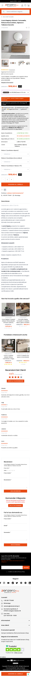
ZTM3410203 (23, 317)
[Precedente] (3, 309)
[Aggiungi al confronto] (5, 189)
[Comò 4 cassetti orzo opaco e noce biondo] (23, 345)
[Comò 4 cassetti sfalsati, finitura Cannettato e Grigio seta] (8, 345)
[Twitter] (17, 583)
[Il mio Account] (22, 5)
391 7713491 (15, 123)
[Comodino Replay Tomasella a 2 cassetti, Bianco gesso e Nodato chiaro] (23, 309)
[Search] (3, 11)
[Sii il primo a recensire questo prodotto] (8, 328)
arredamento (13, 637)
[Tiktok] (13, 583)
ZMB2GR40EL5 (8, 354)
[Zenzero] (15, 591)
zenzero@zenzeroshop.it (12, 606)
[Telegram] (25, 583)
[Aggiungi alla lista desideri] (29, 27)
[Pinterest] (21, 583)
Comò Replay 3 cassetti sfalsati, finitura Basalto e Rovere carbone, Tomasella (8, 322)
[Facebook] (0, 583)
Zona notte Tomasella (8, 16)
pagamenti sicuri (13, 109)
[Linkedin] (30, 583)
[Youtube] (8, 583)
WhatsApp (7, 603)
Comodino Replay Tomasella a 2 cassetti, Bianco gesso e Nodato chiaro (23, 322)
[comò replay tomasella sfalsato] (5, 63)
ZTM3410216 (8, 317)
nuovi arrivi (9, 641)
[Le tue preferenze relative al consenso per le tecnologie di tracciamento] (28, 674)
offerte (15, 633)
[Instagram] (4, 583)
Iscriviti (26, 567)
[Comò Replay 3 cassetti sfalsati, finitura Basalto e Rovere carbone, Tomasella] (8, 309)
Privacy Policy (21, 571)
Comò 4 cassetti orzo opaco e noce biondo (23, 356)
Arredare (3, 657)
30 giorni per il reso (8, 107)
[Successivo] (13, 309)
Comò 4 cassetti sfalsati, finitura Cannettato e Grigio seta (8, 358)
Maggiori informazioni (7, 82)
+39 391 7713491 (7, 195)
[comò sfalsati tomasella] (13, 63)
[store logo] (11, 5)
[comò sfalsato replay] (21, 63)
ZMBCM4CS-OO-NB (22, 354)
